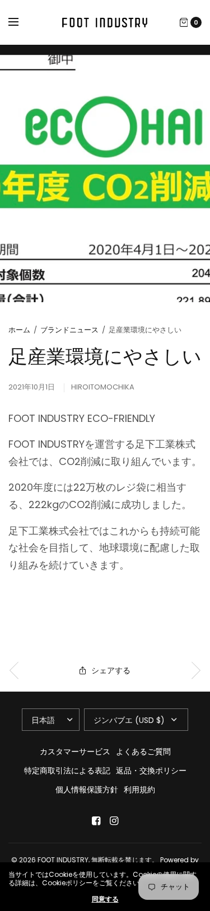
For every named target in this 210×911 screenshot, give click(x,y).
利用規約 (139, 789)
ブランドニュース (69, 330)
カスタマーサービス (75, 751)
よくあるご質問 (143, 751)
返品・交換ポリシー (151, 770)
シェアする (110, 670)
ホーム (19, 330)
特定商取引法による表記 (67, 770)
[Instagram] (114, 821)
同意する (105, 899)
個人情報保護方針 (86, 789)
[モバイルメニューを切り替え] (20, 22)
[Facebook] (96, 821)
